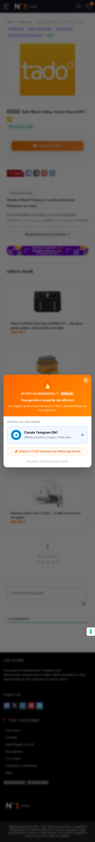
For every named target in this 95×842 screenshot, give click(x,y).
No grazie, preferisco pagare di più (47, 461)
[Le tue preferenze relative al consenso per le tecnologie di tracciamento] (91, 631)
